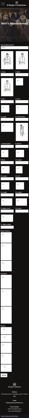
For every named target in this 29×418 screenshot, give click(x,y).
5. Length (4, 116)
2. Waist (18, 72)
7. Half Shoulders (6, 143)
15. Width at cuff (6, 208)
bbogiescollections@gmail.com (14, 402)
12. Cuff (18, 176)
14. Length (18, 192)
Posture (3, 326)
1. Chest (3, 72)
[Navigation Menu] (3, 4)
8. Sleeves (18, 143)
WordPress (15, 416)
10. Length (18, 160)
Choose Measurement (7, 45)
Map (14, 396)
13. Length (4, 192)
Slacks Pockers (6, 231)
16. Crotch (18, 208)
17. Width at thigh (6, 224)
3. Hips (3, 99)
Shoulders (4, 273)
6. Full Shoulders (20, 116)
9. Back (3, 160)
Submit (4, 375)
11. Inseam (4, 176)
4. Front (18, 99)
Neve (2, 416)
